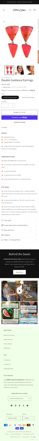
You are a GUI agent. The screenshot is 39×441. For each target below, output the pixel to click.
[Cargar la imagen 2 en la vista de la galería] (19, 70)
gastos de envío (6, 87)
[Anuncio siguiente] (35, 2)
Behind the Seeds (9, 335)
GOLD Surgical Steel (29, 97)
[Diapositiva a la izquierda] (2, 71)
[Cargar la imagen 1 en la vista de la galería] (9, 70)
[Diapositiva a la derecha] (37, 71)
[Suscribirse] (29, 398)
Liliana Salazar (15, 431)
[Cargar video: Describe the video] (19, 291)
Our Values (7, 360)
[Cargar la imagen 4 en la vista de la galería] (29, 70)
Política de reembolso (15, 434)
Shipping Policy (8, 368)
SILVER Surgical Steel (10, 97)
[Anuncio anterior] (3, 2)
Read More (19, 272)
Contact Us (7, 364)
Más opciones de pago (19, 122)
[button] (4, 10)
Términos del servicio (15, 437)
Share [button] (5, 127)
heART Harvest (8, 339)
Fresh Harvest (8, 344)
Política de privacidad (28, 434)
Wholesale (7, 348)
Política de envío (26, 437)
